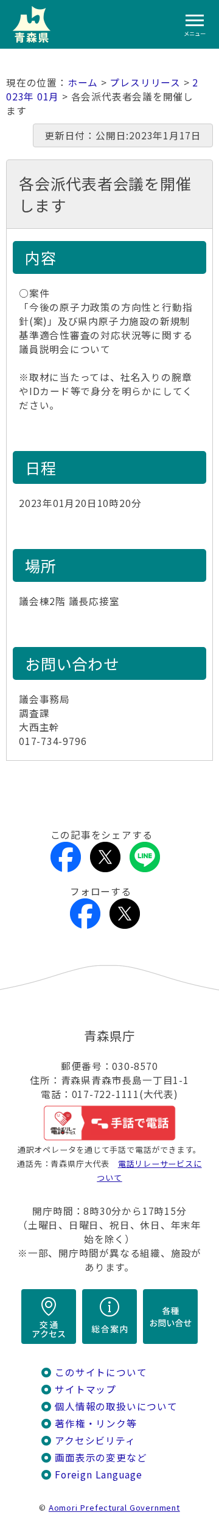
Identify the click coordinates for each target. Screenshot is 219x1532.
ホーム (83, 82)
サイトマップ (85, 1389)
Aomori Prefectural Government (114, 1507)
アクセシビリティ (95, 1440)
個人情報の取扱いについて (116, 1406)
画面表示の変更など (101, 1457)
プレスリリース (145, 82)
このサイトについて (101, 1372)
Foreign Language (98, 1474)
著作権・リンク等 (95, 1423)
